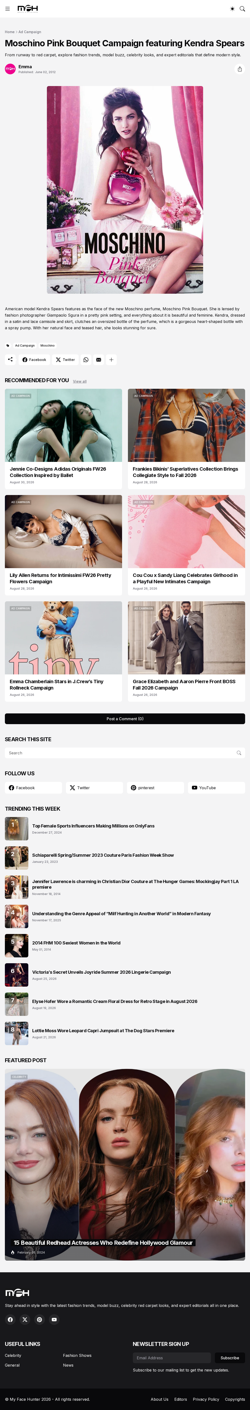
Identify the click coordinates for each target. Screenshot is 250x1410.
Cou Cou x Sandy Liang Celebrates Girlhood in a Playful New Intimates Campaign (185, 578)
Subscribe (230, 1357)
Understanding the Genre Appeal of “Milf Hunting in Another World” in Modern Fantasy (121, 913)
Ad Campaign (30, 32)
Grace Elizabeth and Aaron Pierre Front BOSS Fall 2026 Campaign (184, 685)
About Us (159, 1399)
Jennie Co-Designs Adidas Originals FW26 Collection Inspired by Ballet (58, 472)
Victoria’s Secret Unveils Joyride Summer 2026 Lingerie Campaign (101, 972)
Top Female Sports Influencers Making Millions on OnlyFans (93, 825)
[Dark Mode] (232, 9)
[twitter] (25, 1319)
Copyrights (235, 1399)
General (12, 1365)
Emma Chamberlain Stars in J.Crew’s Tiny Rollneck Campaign (57, 685)
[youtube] (54, 1319)
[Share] (239, 69)
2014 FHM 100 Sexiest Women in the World (76, 942)
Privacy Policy (206, 1399)
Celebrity (13, 1355)
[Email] (98, 359)
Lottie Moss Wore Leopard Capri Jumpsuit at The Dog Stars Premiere (103, 1030)
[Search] (242, 9)
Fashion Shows (77, 1355)
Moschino (48, 345)
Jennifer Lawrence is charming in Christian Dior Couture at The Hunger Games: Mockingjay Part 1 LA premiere (135, 884)
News (68, 1365)
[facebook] (10, 1319)
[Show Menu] (7, 9)
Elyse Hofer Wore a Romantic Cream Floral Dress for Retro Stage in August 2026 (114, 1001)
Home (10, 32)
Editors (180, 1399)
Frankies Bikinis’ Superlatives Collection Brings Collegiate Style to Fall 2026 (185, 472)
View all (80, 381)
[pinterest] (39, 1319)
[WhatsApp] (86, 359)
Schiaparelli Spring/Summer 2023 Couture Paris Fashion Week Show (103, 855)
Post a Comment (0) (125, 718)
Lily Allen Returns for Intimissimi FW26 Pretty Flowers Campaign (60, 578)
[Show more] (111, 359)
